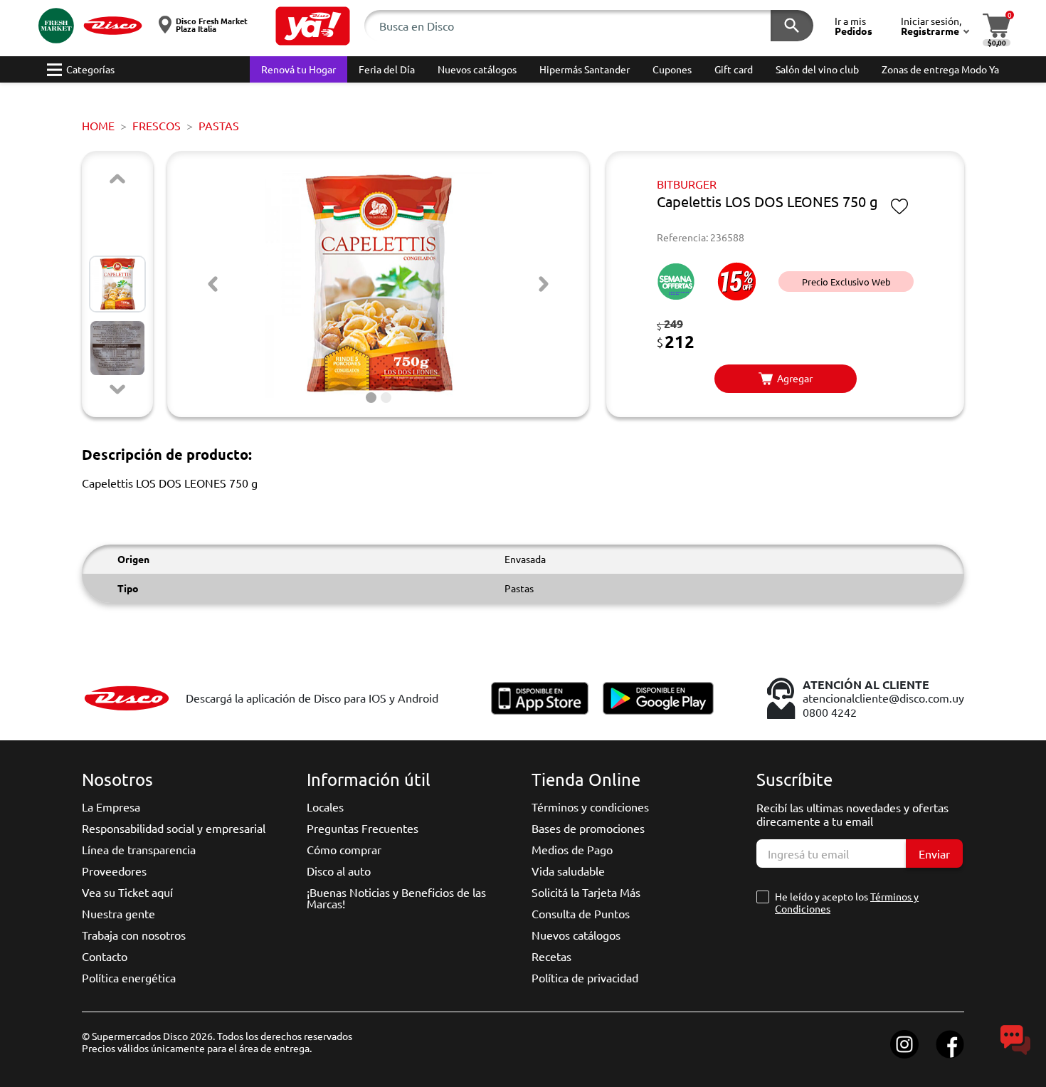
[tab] (371, 397)
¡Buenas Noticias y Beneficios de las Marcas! (396, 897)
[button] (312, 26)
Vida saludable (568, 870)
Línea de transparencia (139, 849)
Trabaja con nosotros (134, 934)
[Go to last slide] (212, 284)
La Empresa (111, 806)
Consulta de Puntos (581, 913)
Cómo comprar (344, 849)
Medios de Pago (572, 849)
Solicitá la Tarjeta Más (586, 892)
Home (98, 125)
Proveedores (114, 870)
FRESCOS (156, 125)
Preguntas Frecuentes (362, 828)
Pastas (219, 125)
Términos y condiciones (590, 806)
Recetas (551, 956)
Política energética (129, 977)
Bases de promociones (588, 828)
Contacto (104, 956)
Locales (325, 806)
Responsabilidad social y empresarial (173, 828)
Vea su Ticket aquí (127, 892)
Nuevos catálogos (576, 934)
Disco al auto (339, 870)
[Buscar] (792, 25)
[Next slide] (117, 389)
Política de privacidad (585, 977)
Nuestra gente (118, 913)
